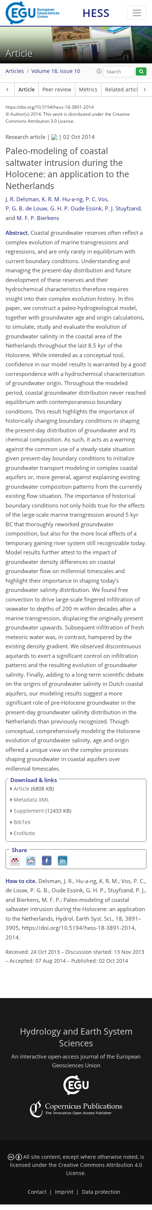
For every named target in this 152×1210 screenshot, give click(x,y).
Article (26, 89)
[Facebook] (47, 860)
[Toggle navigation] (136, 13)
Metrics (88, 89)
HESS (96, 12)
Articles (15, 71)
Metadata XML (31, 799)
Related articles (124, 89)
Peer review (56, 89)
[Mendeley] (15, 860)
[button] (99, 71)
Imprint (64, 1192)
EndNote (24, 833)
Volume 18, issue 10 (55, 71)
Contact (37, 1192)
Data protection (101, 1192)
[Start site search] (141, 71)
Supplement (29, 810)
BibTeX (22, 822)
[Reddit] (31, 860)
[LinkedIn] (63, 860)
